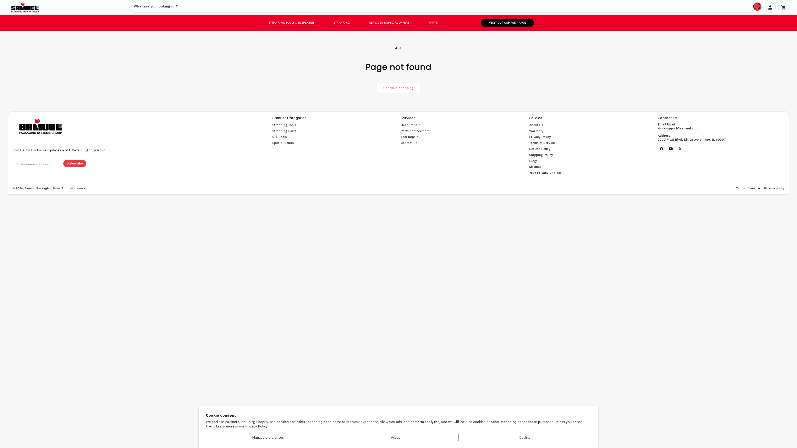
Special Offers (283, 143)
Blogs (533, 161)
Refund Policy (540, 149)
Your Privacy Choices (545, 173)
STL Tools (279, 137)
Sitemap (535, 167)
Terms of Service (542, 143)
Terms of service (748, 188)
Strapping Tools (284, 125)
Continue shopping (398, 88)
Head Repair (410, 125)
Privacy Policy (256, 426)
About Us (536, 125)
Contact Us (409, 143)
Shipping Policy (541, 155)
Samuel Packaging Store (42, 188)
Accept (396, 437)
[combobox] (446, 7)
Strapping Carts (284, 131)
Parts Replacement (415, 131)
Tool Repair (409, 137)
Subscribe (74, 163)
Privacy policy (774, 188)
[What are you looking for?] (757, 6)
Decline (525, 437)
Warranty (536, 131)
